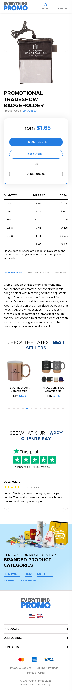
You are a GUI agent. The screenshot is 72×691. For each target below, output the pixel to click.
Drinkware (12, 574)
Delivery (61, 272)
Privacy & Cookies (20, 668)
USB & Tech (45, 574)
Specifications (38, 272)
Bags (28, 574)
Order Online (36, 174)
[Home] (16, 6)
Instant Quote (36, 142)
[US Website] (32, 617)
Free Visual (36, 154)
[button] (6, 52)
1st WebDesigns (43, 684)
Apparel (10, 580)
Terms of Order (36, 673)
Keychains (28, 580)
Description (13, 272)
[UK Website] (40, 617)
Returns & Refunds (47, 668)
